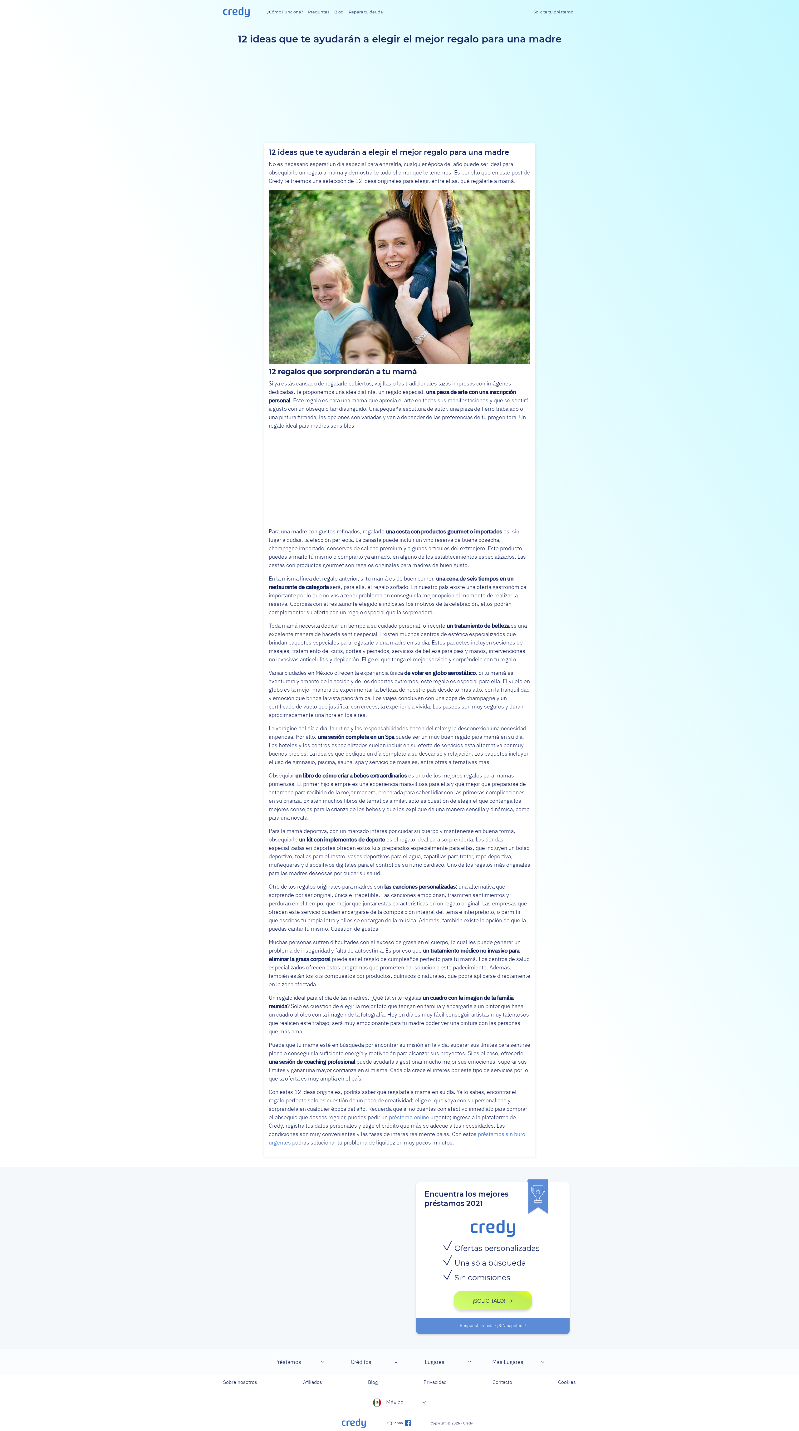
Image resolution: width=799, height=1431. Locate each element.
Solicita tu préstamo (553, 12)
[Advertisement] (399, 478)
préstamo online (409, 1117)
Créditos (361, 1361)
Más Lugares (507, 1361)
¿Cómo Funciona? (285, 12)
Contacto (502, 1382)
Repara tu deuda (366, 12)
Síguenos (395, 1422)
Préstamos (287, 1361)
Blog (339, 12)
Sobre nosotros (240, 1382)
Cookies (567, 1382)
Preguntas (318, 12)
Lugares (434, 1361)
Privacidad (435, 1382)
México (395, 1402)
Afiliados (312, 1382)
